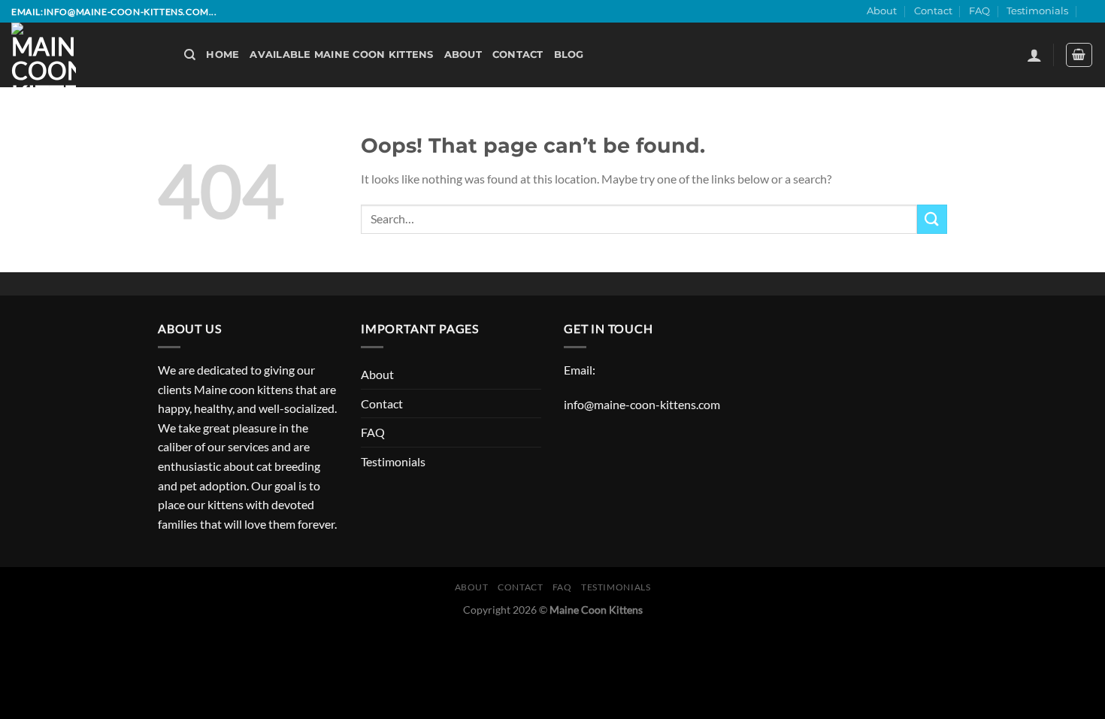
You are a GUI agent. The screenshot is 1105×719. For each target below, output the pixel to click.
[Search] (189, 55)
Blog (569, 54)
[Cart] (1079, 55)
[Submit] (932, 219)
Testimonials (1037, 11)
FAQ (979, 11)
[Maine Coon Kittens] (86, 55)
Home (222, 54)
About (882, 11)
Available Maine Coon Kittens (341, 54)
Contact (933, 11)
